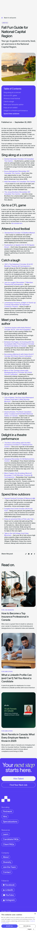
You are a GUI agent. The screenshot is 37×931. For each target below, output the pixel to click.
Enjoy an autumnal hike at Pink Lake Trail (18, 519)
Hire (5, 816)
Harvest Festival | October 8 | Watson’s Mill (19, 498)
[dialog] (18, 921)
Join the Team (9, 867)
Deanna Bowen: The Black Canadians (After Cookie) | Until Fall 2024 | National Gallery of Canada (18, 414)
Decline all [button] (27, 926)
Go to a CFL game (10, 95)
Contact (7, 872)
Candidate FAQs (10, 839)
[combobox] (31, 929)
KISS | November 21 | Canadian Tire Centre (19, 181)
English (30, 929)
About (6, 857)
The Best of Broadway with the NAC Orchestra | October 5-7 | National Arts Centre (18, 444)
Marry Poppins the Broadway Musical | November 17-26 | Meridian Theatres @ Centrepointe (18, 475)
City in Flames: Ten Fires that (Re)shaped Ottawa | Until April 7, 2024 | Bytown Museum (19, 399)
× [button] (35, 913)
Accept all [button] (9, 926)
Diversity (7, 862)
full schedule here (16, 223)
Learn (5, 834)
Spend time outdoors (11, 113)
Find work (7, 811)
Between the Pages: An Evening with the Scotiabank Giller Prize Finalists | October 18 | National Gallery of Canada (19, 344)
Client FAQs (8, 844)
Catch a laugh (9, 101)
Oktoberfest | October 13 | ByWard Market (19, 233)
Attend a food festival (12, 98)
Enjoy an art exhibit (11, 107)
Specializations (10, 821)
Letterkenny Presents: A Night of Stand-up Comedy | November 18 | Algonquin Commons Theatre (20, 304)
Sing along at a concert (12, 92)
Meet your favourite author (14, 104)
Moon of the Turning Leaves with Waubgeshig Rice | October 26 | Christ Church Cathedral (18, 372)
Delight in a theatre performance (16, 110)
